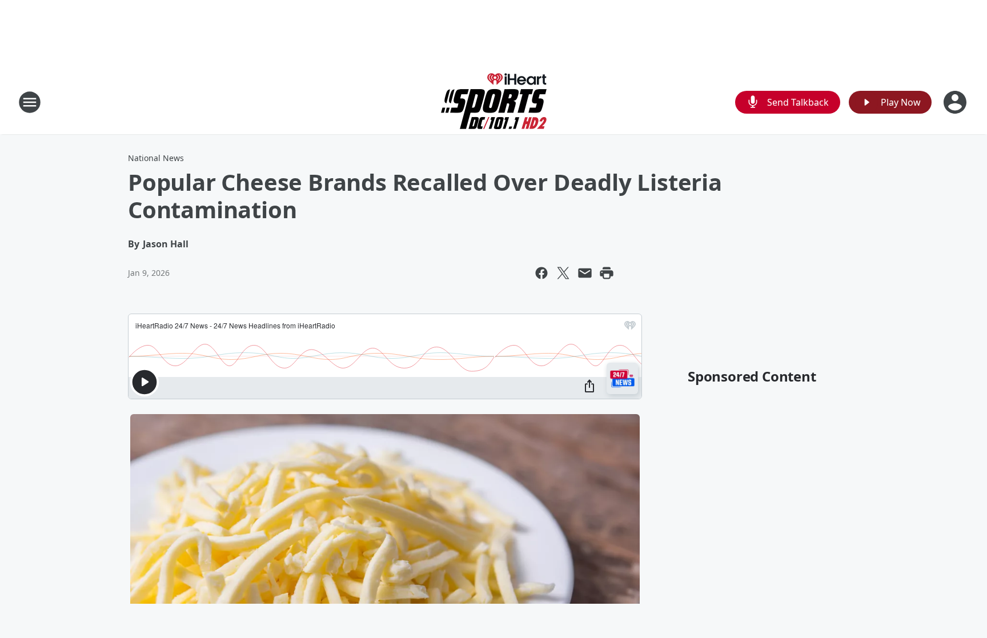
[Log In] (956, 102)
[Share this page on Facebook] (541, 273)
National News (156, 158)
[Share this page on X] (563, 273)
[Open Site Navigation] (29, 102)
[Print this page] (607, 273)
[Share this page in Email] (585, 273)
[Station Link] (494, 102)
